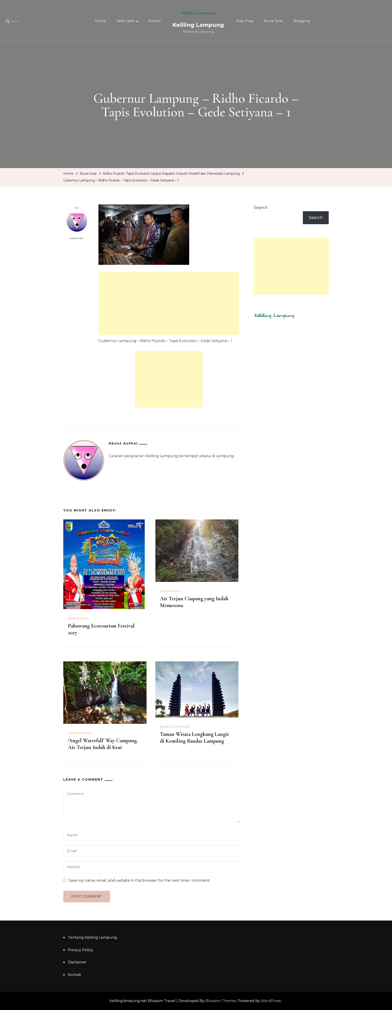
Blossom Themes (220, 1001)
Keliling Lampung (198, 25)
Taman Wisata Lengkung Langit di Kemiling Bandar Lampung (194, 737)
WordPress (271, 1001)
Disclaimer (77, 962)
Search (261, 207)
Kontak (74, 975)
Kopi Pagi (245, 21)
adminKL (77, 238)
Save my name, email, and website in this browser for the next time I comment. (140, 880)
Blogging (301, 21)
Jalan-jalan (125, 21)
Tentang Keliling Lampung (92, 937)
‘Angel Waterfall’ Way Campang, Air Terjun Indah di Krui (103, 744)
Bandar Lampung (175, 726)
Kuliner (155, 21)
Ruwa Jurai (273, 21)
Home (100, 21)
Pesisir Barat (80, 733)
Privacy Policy (80, 950)
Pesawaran (78, 618)
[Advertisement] (168, 303)
